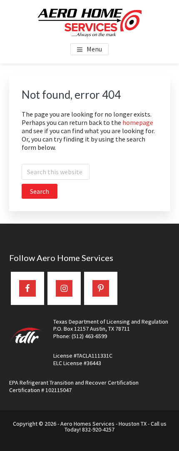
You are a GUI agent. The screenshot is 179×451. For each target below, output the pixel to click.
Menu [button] (94, 49)
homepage (137, 122)
